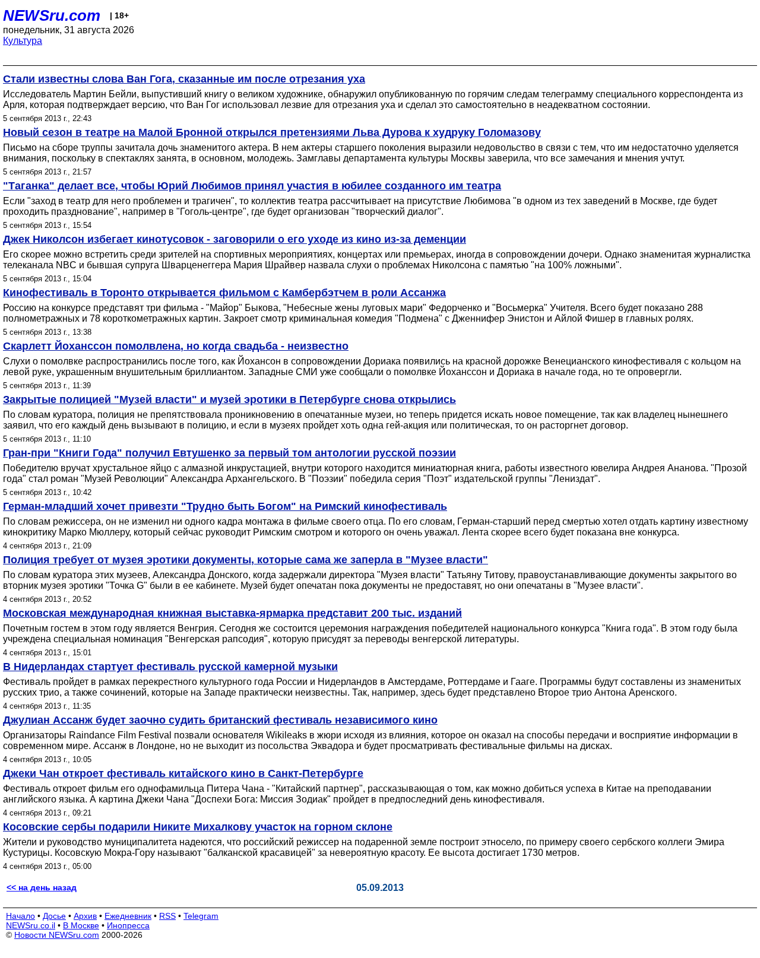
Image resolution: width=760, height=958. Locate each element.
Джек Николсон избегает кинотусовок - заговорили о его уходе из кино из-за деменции (234, 239)
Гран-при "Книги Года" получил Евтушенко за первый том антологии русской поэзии (229, 453)
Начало (20, 916)
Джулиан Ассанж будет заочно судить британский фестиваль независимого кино (220, 720)
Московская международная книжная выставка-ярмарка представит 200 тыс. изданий (232, 613)
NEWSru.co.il (30, 925)
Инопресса (128, 925)
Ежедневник (127, 916)
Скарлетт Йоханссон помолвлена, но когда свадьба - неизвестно (176, 346)
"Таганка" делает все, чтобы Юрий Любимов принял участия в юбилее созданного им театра (252, 186)
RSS (167, 916)
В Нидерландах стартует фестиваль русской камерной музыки (170, 666)
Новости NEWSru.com (56, 935)
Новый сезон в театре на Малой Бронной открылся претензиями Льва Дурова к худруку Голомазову (272, 132)
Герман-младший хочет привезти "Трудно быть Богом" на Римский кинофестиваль (225, 506)
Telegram (200, 916)
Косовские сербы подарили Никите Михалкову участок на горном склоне (197, 827)
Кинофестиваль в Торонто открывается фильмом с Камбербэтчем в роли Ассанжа (224, 293)
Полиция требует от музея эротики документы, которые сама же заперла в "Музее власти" (245, 560)
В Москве (81, 925)
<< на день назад (42, 887)
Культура (22, 41)
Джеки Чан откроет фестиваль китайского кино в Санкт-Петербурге (183, 773)
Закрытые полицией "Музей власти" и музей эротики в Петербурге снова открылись (229, 399)
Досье (54, 916)
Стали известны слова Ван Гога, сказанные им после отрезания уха (184, 79)
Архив (85, 916)
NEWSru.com (51, 15)
